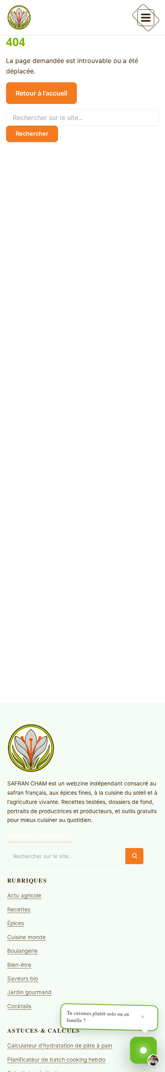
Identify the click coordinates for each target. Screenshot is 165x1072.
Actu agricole (24, 895)
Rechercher (32, 133)
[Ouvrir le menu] (145, 17)
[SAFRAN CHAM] (19, 17)
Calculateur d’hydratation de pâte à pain (59, 1045)
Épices (15, 923)
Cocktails (19, 1006)
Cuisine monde (26, 937)
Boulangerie (22, 951)
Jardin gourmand (29, 992)
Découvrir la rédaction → (40, 836)
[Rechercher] (134, 856)
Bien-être (19, 965)
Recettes (18, 909)
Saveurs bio (22, 978)
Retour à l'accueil (41, 93)
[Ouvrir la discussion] (143, 1050)
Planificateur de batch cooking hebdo (56, 1059)
